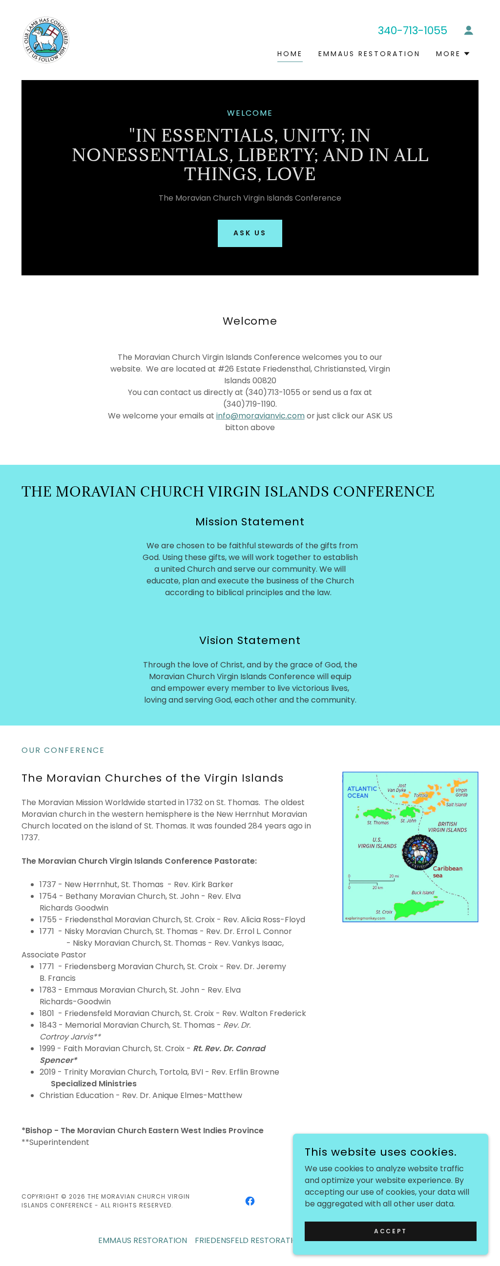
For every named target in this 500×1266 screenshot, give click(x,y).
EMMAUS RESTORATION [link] (369, 54)
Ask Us (250, 233)
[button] (469, 30)
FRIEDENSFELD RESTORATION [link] (249, 1240)
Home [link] (290, 54)
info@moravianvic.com (260, 415)
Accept (390, 1230)
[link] (45, 39)
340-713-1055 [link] (412, 30)
